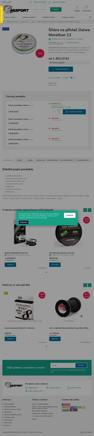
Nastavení (23, 222)
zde (45, 218)
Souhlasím (69, 215)
